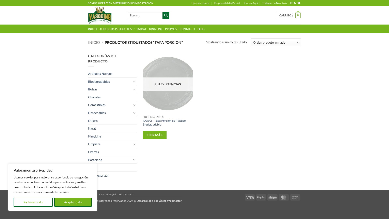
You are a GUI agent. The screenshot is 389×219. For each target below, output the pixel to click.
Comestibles (97, 105)
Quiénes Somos (200, 3)
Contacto (187, 29)
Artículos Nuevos (100, 73)
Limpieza (94, 144)
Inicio (92, 29)
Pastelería (95, 160)
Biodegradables (99, 81)
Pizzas (92, 167)
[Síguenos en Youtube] (299, 3)
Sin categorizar (98, 175)
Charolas (94, 97)
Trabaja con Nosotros (274, 3)
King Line (155, 29)
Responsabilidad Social (227, 3)
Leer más (154, 135)
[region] (52, 187)
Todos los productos (116, 29)
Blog (201, 29)
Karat (141, 29)
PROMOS (171, 29)
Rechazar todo (33, 202)
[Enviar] (165, 15)
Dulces (93, 120)
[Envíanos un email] (291, 3)
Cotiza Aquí (251, 3)
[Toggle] (134, 81)
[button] (290, 15)
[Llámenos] (295, 3)
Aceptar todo (73, 202)
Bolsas (92, 89)
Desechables (97, 113)
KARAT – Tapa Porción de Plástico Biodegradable (164, 122)
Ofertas (93, 152)
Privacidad (126, 194)
